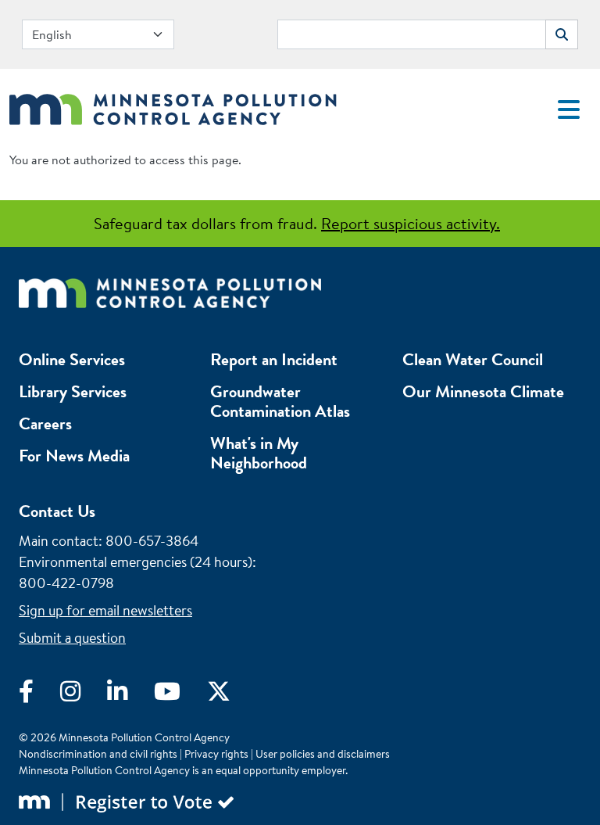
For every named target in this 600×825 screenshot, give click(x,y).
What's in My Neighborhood (258, 453)
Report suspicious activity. (410, 223)
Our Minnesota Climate (483, 391)
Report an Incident (274, 359)
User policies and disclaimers (322, 754)
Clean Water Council (472, 359)
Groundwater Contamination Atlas (280, 401)
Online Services (72, 359)
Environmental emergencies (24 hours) (135, 562)
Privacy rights (216, 754)
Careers (45, 423)
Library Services (73, 391)
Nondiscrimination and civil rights (98, 754)
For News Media (74, 455)
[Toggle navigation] (569, 109)
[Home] (173, 105)
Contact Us (57, 511)
